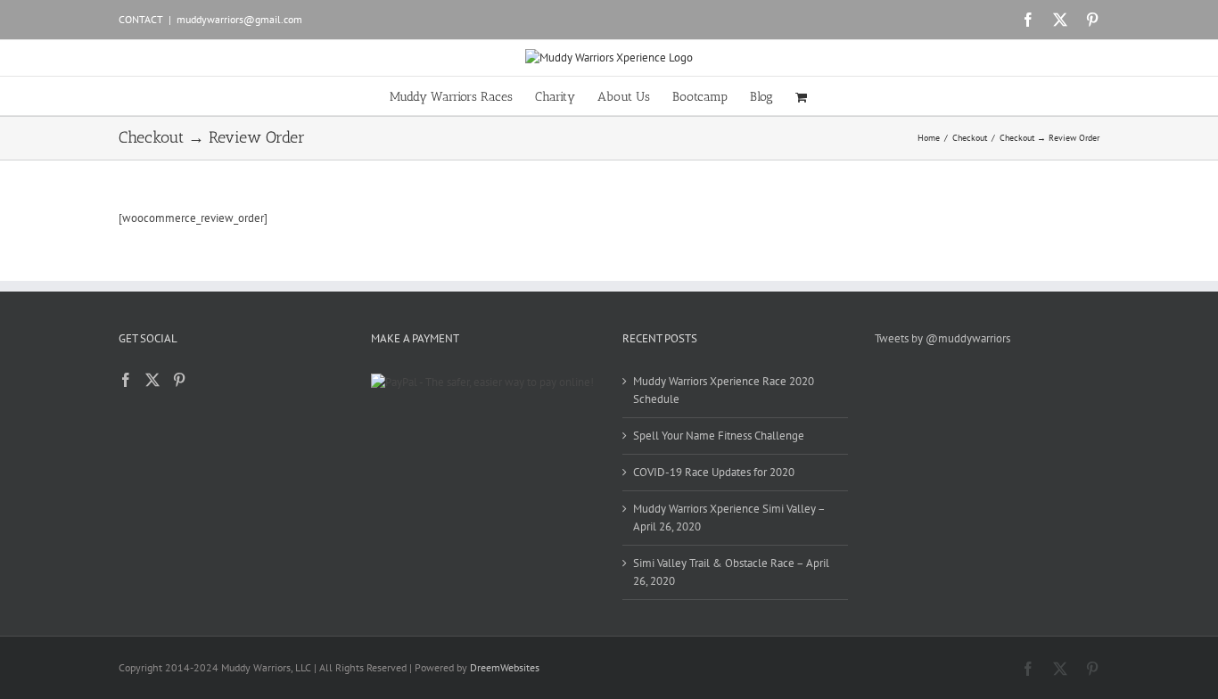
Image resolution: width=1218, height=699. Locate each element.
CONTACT (141, 19)
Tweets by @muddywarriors (942, 338)
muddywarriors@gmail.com (239, 19)
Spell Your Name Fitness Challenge (718, 435)
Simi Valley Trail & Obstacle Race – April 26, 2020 (731, 571)
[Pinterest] (179, 380)
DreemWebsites (504, 667)
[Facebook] (126, 380)
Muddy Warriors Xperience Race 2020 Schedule (723, 390)
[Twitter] (152, 380)
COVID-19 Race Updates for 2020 (713, 472)
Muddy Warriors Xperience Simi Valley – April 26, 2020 (729, 517)
